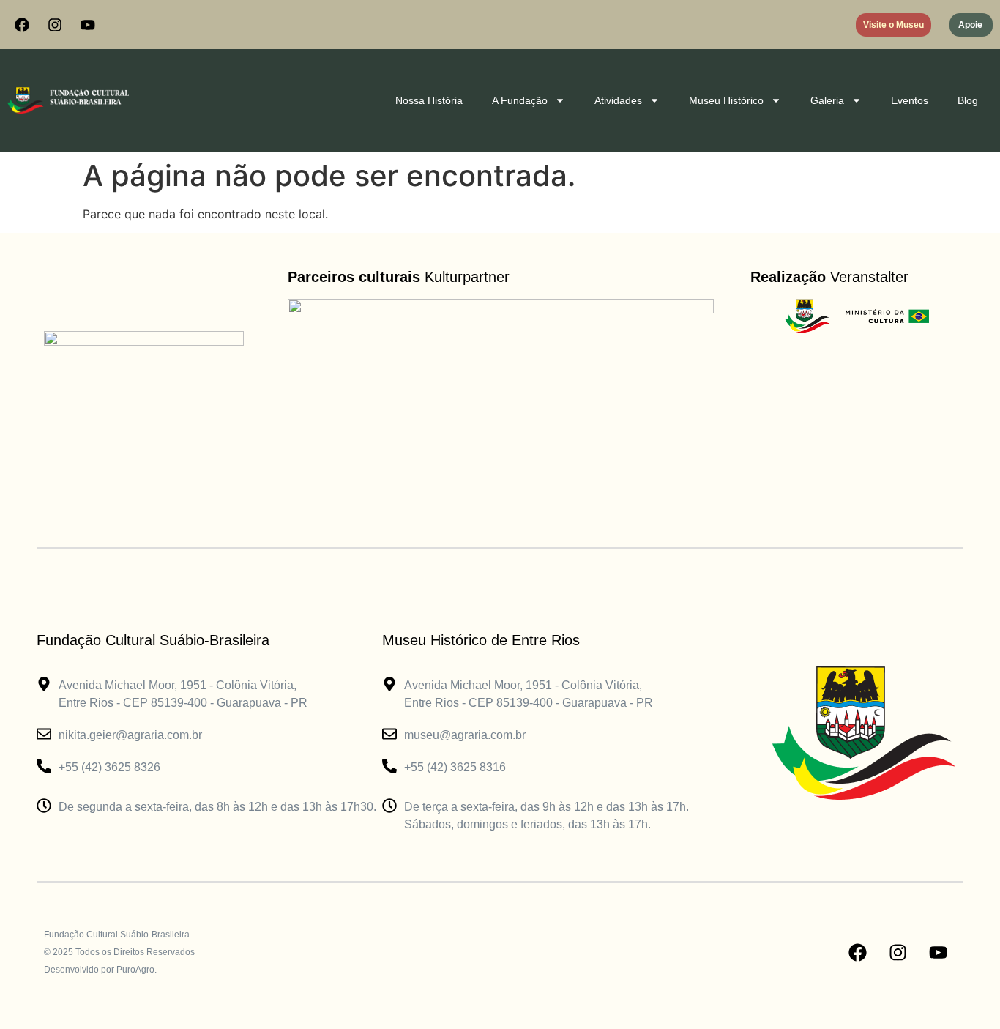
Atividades (618, 100)
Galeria (827, 100)
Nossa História (429, 100)
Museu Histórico (726, 100)
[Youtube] (87, 25)
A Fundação (520, 100)
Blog (968, 100)
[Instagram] (55, 25)
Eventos (909, 100)
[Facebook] (22, 25)
